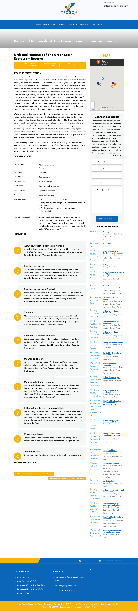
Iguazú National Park (111, 463)
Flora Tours (111, 246)
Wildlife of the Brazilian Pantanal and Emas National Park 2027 (112, 402)
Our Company (82, 24)
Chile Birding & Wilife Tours (28, 581)
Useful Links (22, 571)
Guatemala (107, 279)
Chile (105, 246)
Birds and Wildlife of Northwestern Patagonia (113, 252)
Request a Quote (107, 219)
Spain (116, 424)
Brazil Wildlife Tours (25, 577)
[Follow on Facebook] (32, 4)
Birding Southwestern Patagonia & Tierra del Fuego (111, 435)
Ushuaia (106, 232)
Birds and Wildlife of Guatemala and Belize (111, 504)
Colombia (117, 381)
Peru (115, 397)
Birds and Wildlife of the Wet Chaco (112, 322)
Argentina (107, 234)
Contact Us (98, 24)
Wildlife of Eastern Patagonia (110, 364)
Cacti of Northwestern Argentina (112, 354)
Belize (105, 276)
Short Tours (116, 240)
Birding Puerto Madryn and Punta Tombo (113, 491)
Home (38, 24)
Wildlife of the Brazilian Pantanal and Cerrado (112, 531)
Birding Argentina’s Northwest (110, 333)
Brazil (105, 468)
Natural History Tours (111, 237)
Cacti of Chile (108, 244)
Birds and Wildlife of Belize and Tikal (113, 273)
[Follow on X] (37, 4)
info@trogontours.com (116, 5)
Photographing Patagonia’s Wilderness (112, 451)
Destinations (49, 24)
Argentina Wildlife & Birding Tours (31, 585)
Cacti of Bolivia (108, 481)
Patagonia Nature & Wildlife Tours (31, 589)
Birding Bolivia (108, 265)
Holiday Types (65, 24)
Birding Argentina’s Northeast (110, 312)
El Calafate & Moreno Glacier (111, 298)
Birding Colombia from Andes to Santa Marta (111, 378)
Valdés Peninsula (109, 286)
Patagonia (107, 240)
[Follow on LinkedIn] (45, 4)
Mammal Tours (117, 288)
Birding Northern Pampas (113, 343)
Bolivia (116, 267)
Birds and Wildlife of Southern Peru (110, 391)
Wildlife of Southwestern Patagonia (113, 518)
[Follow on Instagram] (41, 4)
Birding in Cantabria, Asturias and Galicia (111, 421)
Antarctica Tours (23, 593)
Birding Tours (116, 234)
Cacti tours (115, 357)
